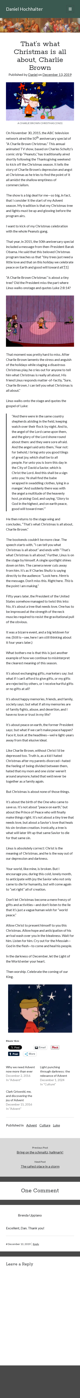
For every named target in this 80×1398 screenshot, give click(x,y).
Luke (56, 1125)
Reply (36, 1244)
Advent (31, 1125)
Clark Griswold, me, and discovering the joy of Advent (19, 1096)
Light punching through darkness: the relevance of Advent (55, 1071)
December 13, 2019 (56, 74)
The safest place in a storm (40, 1166)
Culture (44, 1125)
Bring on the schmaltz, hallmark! (40, 1152)
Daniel (33, 74)
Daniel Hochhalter (24, 9)
